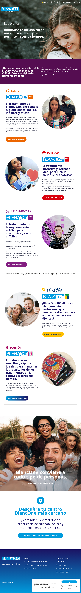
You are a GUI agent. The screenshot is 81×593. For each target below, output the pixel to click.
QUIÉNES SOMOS (62, 558)
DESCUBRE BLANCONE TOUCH (53, 198)
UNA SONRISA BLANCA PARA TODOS (40, 484)
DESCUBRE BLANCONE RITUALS (17, 398)
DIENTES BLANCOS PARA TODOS (36, 562)
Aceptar (69, 582)
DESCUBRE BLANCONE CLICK (16, 139)
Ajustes (69, 588)
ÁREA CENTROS (61, 565)
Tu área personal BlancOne (69, 2)
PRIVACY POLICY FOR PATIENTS (31, 583)
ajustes (53, 587)
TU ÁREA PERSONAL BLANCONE (36, 565)
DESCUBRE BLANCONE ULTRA (16, 264)
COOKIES (26, 585)
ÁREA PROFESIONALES (64, 569)
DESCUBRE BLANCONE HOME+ (53, 334)
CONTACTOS (60, 562)
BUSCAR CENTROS (31, 569)
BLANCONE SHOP (62, 572)
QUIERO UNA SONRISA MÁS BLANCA (40, 535)
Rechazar (69, 585)
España (45, 2)
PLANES (27, 558)
